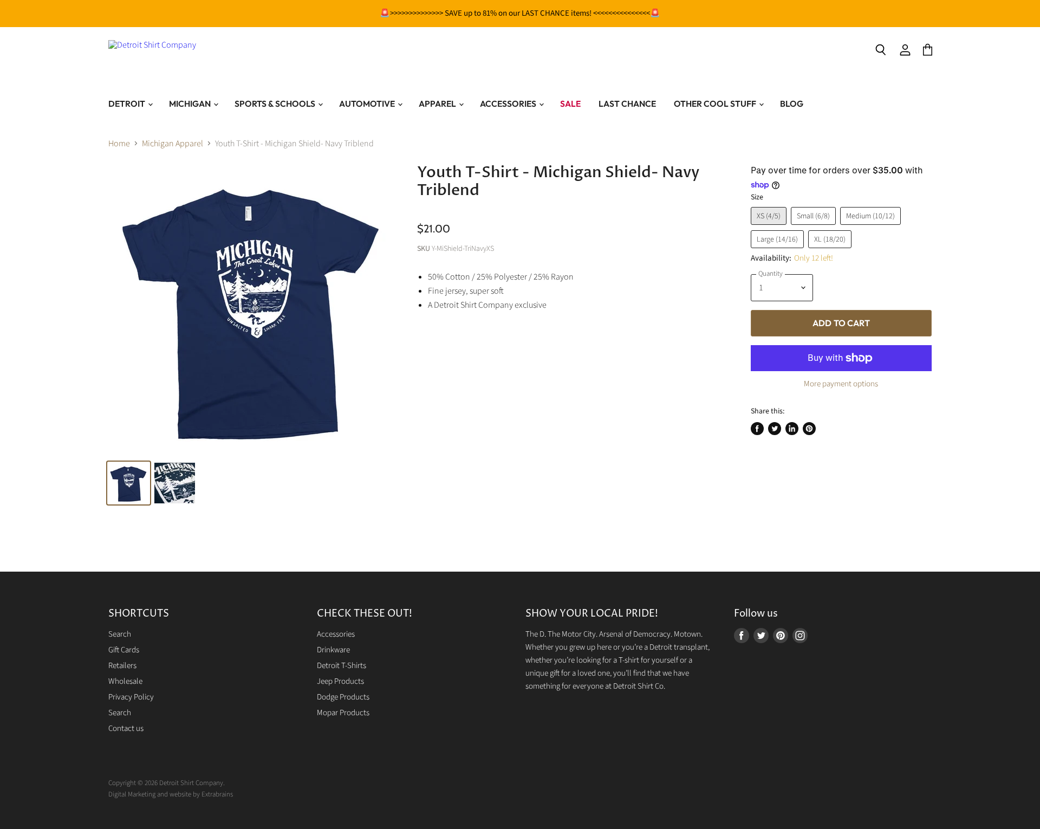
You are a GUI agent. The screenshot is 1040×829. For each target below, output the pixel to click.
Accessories (509, 103)
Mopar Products (343, 712)
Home (119, 143)
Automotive (367, 103)
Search (119, 634)
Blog (791, 103)
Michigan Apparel (172, 143)
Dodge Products (343, 697)
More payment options (841, 383)
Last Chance (627, 103)
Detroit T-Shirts (341, 665)
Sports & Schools (276, 103)
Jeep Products (340, 681)
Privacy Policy (131, 697)
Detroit (127, 103)
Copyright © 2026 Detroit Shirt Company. (166, 783)
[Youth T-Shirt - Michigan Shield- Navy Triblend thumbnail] (174, 483)
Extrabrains (217, 794)
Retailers (122, 665)
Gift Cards (123, 650)
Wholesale (125, 681)
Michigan (190, 103)
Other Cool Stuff (716, 103)
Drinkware (333, 650)
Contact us (126, 728)
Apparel (438, 103)
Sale (570, 103)
